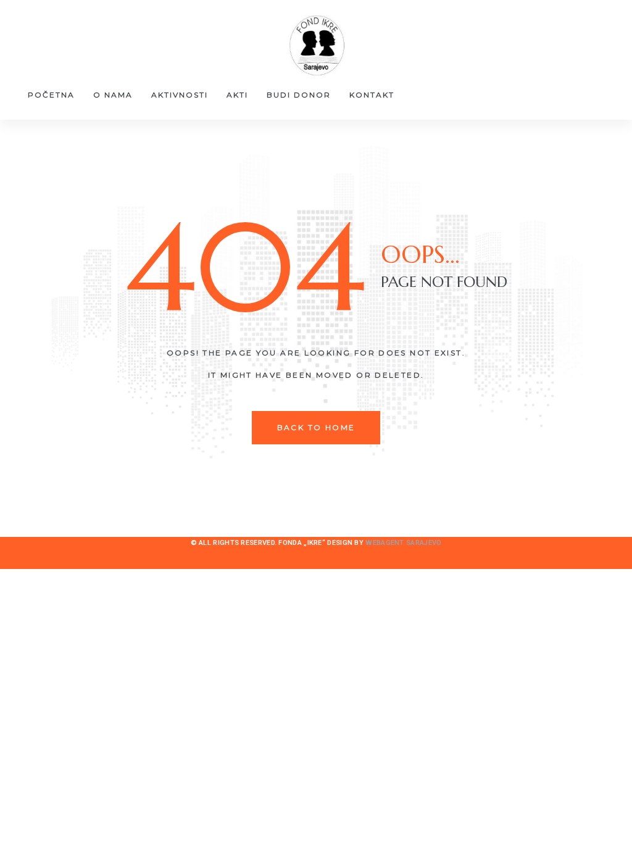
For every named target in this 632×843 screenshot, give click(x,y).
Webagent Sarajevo (403, 543)
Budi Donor (299, 94)
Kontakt (371, 94)
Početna (51, 94)
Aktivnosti (179, 94)
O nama (113, 94)
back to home (316, 427)
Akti (237, 94)
